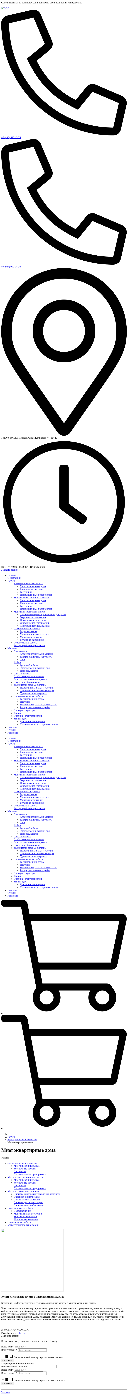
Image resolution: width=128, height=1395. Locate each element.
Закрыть (5, 1392)
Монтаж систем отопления (28, 1213)
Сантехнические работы (20, 1208)
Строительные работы (19, 1222)
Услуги (11, 1136)
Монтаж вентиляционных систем (25, 1177)
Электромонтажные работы (22, 1139)
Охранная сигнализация (26, 1196)
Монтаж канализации (25, 1216)
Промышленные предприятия (30, 1174)
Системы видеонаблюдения (28, 1205)
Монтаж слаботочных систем (23, 1191)
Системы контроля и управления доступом (37, 1194)
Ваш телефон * (9, 1350)
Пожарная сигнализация (27, 1199)
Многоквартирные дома (26, 1165)
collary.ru (21, 1333)
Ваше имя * (7, 1346)
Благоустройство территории (23, 1225)
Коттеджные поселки (25, 1168)
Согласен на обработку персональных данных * (35, 1357)
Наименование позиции (14, 1366)
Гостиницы (20, 1171)
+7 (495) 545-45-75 (11, 137)
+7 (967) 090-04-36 (11, 266)
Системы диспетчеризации (28, 1202)
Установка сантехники (26, 1219)
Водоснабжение (22, 1211)
